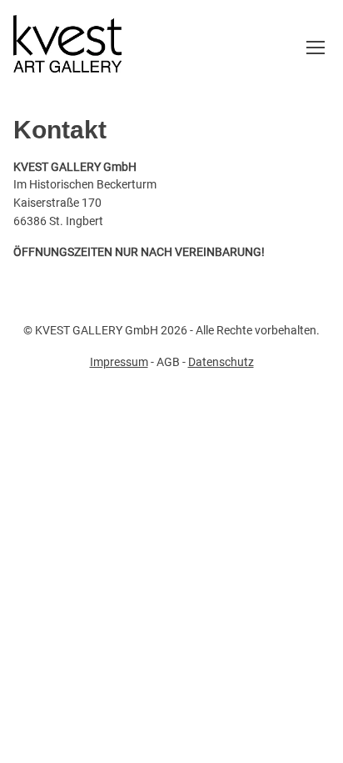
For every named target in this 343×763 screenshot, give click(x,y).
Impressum (119, 362)
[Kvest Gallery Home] (67, 47)
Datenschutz (221, 362)
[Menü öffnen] (315, 47)
